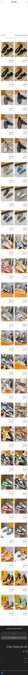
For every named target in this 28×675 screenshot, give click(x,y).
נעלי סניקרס (24, 251)
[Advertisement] (14, 19)
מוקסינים (25, 59)
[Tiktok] (23, 652)
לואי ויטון (25, 60)
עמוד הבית (25, 37)
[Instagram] (26, 652)
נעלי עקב (12, 539)
